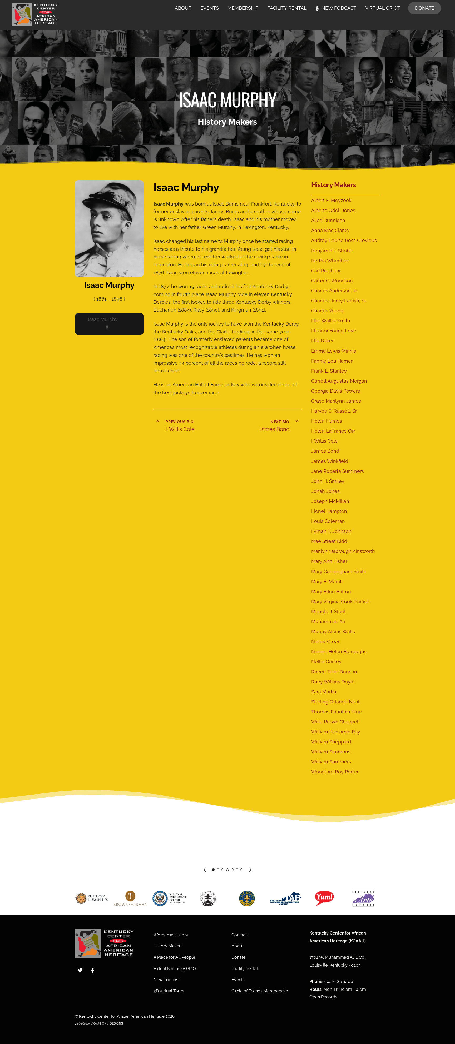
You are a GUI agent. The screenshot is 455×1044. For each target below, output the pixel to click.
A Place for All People (174, 957)
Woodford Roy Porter (334, 772)
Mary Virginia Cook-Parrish (340, 601)
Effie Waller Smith (330, 320)
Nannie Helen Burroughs (339, 651)
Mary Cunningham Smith (339, 571)
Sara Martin (323, 692)
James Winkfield (329, 461)
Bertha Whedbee (330, 260)
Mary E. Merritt (327, 581)
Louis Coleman (328, 521)
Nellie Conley (326, 661)
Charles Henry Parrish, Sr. (338, 300)
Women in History (171, 934)
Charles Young (327, 310)
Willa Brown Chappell (335, 722)
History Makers (333, 185)
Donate (424, 8)
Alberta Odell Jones (333, 210)
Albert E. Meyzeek (331, 200)
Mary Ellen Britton (331, 591)
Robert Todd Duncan (334, 672)
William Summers (331, 762)
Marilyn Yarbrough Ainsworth (343, 551)
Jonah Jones (325, 491)
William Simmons (330, 752)
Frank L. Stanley (329, 371)
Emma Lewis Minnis (333, 351)
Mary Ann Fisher (329, 561)
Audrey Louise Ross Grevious (344, 240)
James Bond (325, 451)
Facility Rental (287, 8)
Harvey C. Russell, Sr (334, 411)
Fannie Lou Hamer (332, 361)
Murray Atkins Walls (333, 631)
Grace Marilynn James (336, 401)
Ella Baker (322, 340)
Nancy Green (326, 641)
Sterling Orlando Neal (335, 702)
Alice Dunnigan (328, 220)
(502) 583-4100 (338, 981)
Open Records (323, 997)
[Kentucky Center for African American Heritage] (35, 22)
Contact (239, 934)
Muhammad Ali (328, 621)
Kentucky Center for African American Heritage (122, 1016)
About (183, 8)
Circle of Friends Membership (259, 990)
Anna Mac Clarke (330, 230)
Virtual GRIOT (382, 8)
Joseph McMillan (330, 501)
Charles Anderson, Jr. (334, 290)
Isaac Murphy (103, 319)
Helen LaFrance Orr (333, 431)
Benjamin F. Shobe (332, 250)
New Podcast (338, 8)
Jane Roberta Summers (337, 471)
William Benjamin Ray (335, 732)
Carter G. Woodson (332, 280)
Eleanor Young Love (333, 330)
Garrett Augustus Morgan (339, 381)
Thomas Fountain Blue (336, 712)
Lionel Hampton (329, 511)
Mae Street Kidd (329, 541)
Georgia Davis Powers (335, 391)
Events (209, 8)
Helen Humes (326, 421)
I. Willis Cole (324, 441)
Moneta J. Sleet (328, 611)
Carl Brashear (326, 270)
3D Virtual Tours (169, 990)
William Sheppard (331, 742)
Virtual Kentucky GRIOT (176, 968)
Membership (243, 8)
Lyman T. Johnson (331, 531)
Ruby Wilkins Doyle (333, 682)
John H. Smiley (327, 481)
